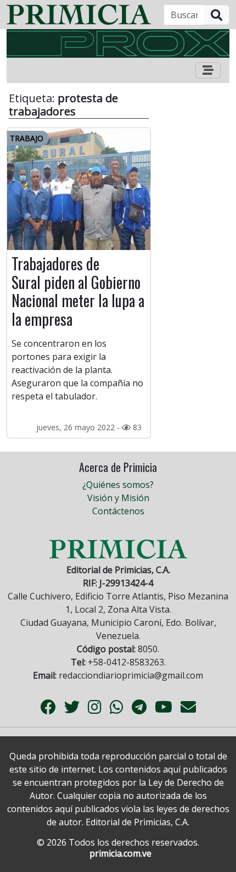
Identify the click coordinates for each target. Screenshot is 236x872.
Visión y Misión (118, 498)
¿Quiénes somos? (118, 485)
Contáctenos (118, 511)
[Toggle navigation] (208, 70)
